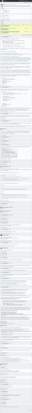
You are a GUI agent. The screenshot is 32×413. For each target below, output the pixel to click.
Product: (3, 9)
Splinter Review (8, 147)
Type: (3, 11)
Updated (3, 137)
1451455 (3, 209)
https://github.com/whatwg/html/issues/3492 (12, 125)
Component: (3, 10)
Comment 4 (3, 129)
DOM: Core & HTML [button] (7, 10)
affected (8, 18)
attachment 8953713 (7, 168)
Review (27, 31)
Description (3, 37)
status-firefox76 (2, 393)
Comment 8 (3, 223)
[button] (30, 1)
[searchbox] (23, 1)
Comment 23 (3, 368)
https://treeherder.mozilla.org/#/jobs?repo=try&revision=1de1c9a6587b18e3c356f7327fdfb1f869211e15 (14, 281)
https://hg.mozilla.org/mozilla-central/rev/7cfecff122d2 (8, 377)
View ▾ (30, 2)
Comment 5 (3, 145)
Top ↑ (30, 410)
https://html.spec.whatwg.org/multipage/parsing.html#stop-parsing (11, 57)
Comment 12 (3, 248)
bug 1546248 (27, 331)
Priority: (3, 12)
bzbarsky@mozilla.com (7, 357)
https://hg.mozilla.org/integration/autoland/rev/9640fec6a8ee (10, 358)
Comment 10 (3, 235)
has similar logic (17, 329)
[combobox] (23, 1)
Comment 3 (3, 121)
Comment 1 (3, 87)
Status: (3, 15)
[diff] (14, 168)
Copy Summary (26, 2)
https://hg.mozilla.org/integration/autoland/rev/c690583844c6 (10, 370)
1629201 (4, 401)
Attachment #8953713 (3, 201)
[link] (9, 153)
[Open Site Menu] (1, 1)
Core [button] (5, 9)
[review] (16, 168)
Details (25, 31)
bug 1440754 (20, 265)
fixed (5, 393)
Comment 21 (3, 348)
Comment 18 (3, 287)
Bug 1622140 (17, 371)
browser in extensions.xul (7, 329)
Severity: (7, 12)
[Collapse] (30, 37)
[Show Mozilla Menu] (2, 1)
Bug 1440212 (4, 4)
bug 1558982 (10, 332)
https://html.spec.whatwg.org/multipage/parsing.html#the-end (21, 63)
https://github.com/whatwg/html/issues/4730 (8, 323)
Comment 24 (3, 374)
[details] (11, 168)
